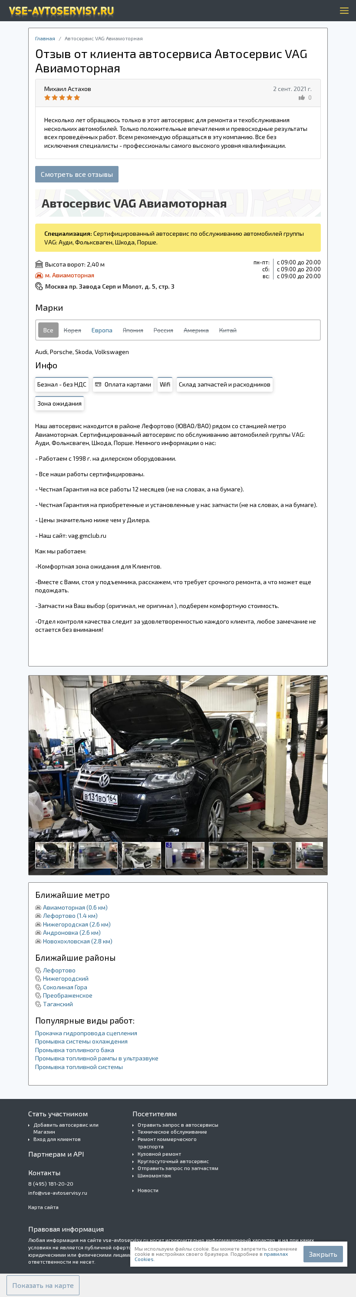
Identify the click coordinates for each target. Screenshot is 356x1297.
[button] (43, 1285)
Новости (148, 1190)
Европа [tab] (102, 330)
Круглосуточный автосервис (173, 1161)
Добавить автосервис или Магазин (66, 1128)
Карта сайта (43, 1207)
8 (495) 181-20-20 (50, 1183)
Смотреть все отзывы (77, 174)
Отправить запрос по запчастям (178, 1168)
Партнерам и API (56, 1154)
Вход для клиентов (57, 1139)
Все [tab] (48, 330)
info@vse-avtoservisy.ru (57, 1193)
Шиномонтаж (154, 1175)
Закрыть (323, 1254)
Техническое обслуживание (172, 1131)
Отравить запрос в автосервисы (178, 1124)
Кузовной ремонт (159, 1154)
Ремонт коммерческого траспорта (167, 1142)
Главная (45, 38)
